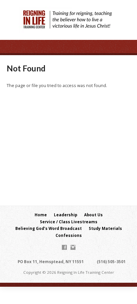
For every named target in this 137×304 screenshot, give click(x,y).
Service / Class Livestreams (68, 221)
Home (41, 214)
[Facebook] (64, 247)
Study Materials (105, 228)
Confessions (69, 235)
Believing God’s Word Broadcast (48, 228)
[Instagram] (72, 247)
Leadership (65, 214)
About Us (93, 214)
